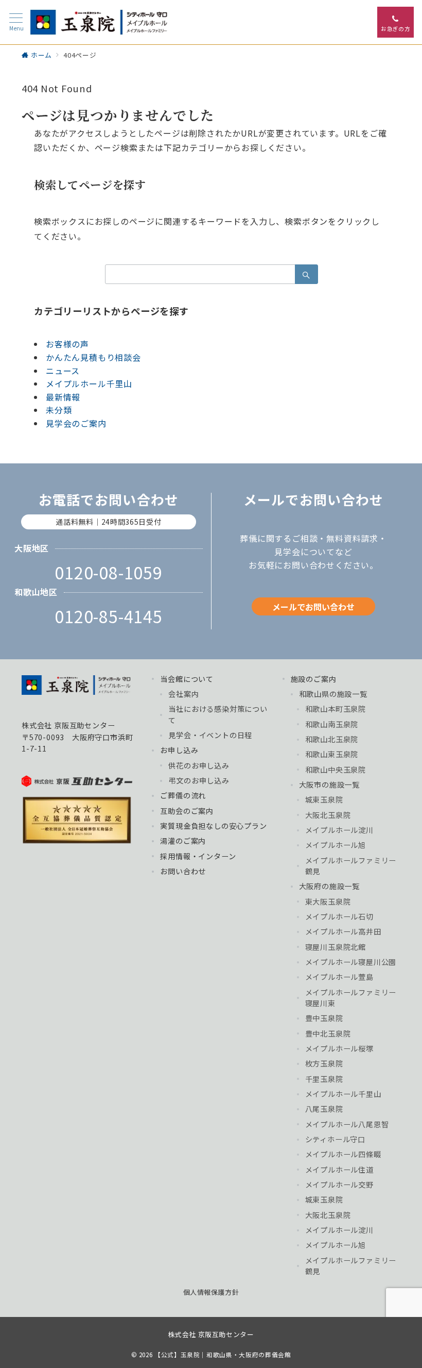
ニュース (63, 370)
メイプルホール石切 (339, 916)
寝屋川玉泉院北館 (335, 947)
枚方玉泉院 (324, 1063)
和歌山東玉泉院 (332, 754)
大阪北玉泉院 (328, 815)
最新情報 (63, 397)
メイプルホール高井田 (343, 931)
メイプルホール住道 (339, 1169)
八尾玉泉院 (324, 1109)
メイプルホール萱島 (339, 977)
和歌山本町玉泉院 (335, 709)
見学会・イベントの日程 (210, 735)
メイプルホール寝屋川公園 (351, 962)
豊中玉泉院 (324, 1018)
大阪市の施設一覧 (329, 784)
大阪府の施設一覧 (329, 886)
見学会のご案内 (76, 423)
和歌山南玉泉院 (332, 724)
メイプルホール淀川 (339, 830)
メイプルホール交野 (339, 1184)
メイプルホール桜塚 (339, 1048)
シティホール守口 (335, 1139)
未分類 (59, 410)
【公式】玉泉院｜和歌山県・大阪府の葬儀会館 (222, 1354)
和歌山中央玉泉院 (335, 769)
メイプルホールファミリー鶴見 (351, 865)
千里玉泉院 (324, 1079)
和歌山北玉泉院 (332, 739)
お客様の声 (67, 344)
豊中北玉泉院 (328, 1033)
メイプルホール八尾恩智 (347, 1124)
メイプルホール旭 (335, 845)
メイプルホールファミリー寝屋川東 (351, 997)
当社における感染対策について (217, 714)
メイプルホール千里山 (89, 383)
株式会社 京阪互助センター (211, 1334)
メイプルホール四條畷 (343, 1154)
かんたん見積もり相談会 (93, 357)
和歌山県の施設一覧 (333, 694)
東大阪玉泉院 (328, 901)
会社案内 (183, 694)
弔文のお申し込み (198, 780)
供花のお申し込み (198, 765)
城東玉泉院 (324, 799)
